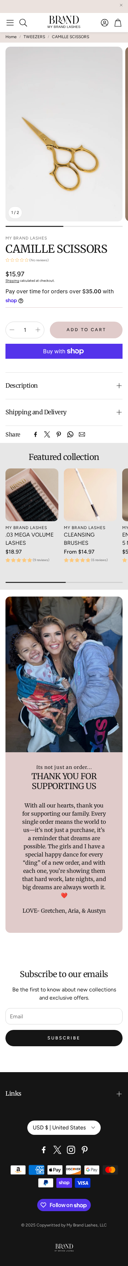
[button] (10, 22)
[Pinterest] (59, 434)
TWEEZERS (34, 36)
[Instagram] (71, 1150)
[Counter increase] (38, 330)
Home (11, 36)
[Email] (82, 434)
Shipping (12, 280)
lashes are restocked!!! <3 (51, 6)
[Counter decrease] (12, 330)
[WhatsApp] (70, 434)
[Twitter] (47, 434)
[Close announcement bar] (121, 5)
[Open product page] (31, 494)
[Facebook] (35, 434)
